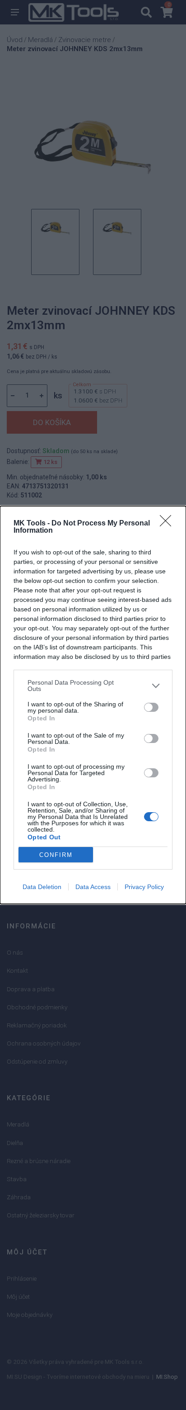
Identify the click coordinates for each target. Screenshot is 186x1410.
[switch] (151, 707)
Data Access (93, 886)
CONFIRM (56, 855)
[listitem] (93, 685)
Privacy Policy (144, 886)
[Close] (168, 523)
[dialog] (93, 705)
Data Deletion (42, 886)
